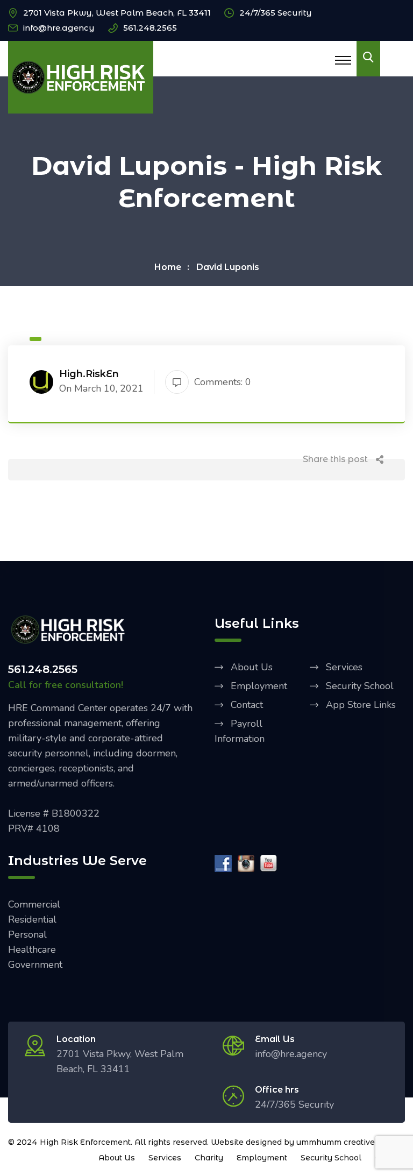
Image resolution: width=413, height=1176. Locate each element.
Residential (32, 919)
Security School (360, 685)
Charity (209, 1158)
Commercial (34, 904)
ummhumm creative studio (348, 1142)
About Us (252, 667)
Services (344, 667)
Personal (27, 934)
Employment (259, 685)
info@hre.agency (59, 28)
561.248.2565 (150, 28)
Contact (247, 704)
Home (167, 267)
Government (35, 964)
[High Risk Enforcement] (80, 76)
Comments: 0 (222, 382)
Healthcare (32, 949)
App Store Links (361, 704)
